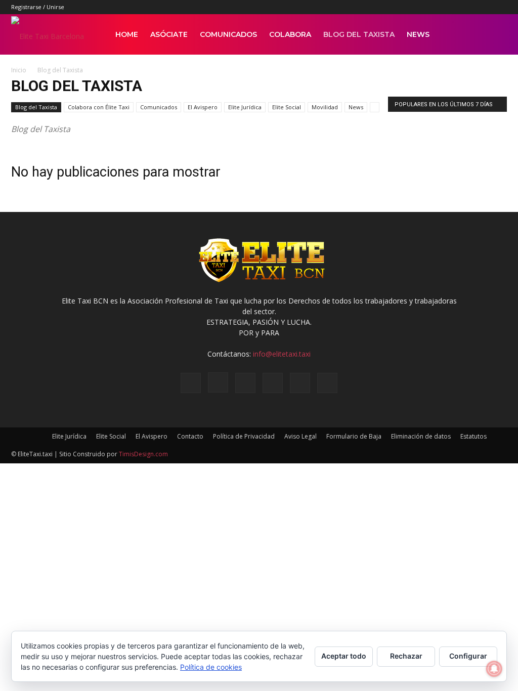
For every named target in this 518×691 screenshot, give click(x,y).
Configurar (468, 656)
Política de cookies (211, 667)
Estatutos (473, 436)
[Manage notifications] (494, 669)
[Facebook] (415, 7)
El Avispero (203, 107)
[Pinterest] (449, 7)
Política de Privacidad (244, 436)
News (418, 34)
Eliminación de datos (421, 436)
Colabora (290, 34)
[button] (495, 35)
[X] (482, 7)
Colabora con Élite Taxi (99, 107)
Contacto (190, 436)
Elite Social (286, 107)
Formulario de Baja (353, 436)
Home (126, 34)
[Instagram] (432, 7)
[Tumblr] (465, 7)
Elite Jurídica (245, 107)
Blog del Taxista (359, 34)
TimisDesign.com (143, 454)
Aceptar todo (343, 656)
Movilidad (325, 107)
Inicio (18, 70)
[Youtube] (499, 7)
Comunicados (228, 34)
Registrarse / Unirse (37, 7)
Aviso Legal (300, 436)
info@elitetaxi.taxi (282, 354)
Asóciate (169, 34)
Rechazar (406, 656)
